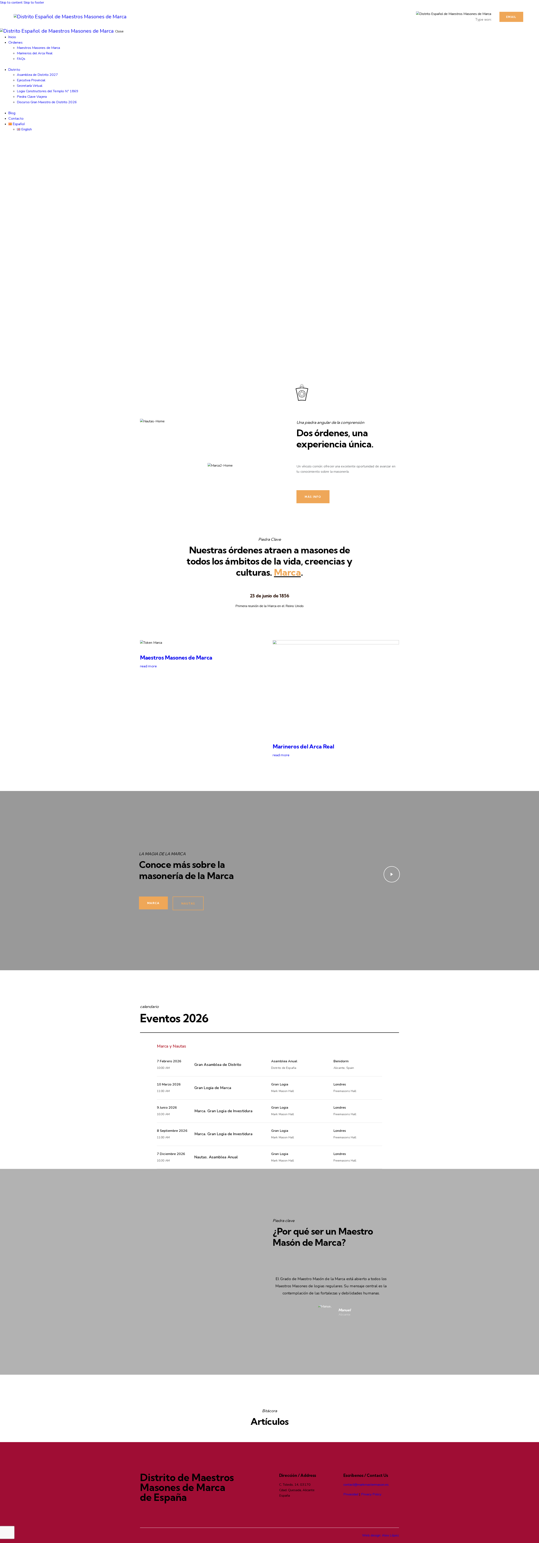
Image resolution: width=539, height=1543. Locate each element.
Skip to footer (34, 2)
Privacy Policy (371, 1494)
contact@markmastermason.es (366, 1484)
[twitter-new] (7, 140)
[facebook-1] (2, 140)
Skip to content (11, 2)
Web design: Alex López (380, 1535)
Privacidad (350, 1494)
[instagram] (11, 140)
